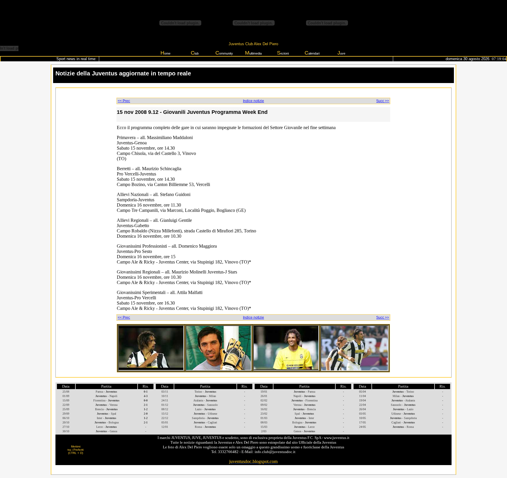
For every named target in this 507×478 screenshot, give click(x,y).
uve (341, 53)
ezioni (283, 53)
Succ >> (382, 101)
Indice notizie (253, 101)
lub (195, 53)
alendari (312, 53)
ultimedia (253, 53)
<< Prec (124, 101)
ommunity (224, 53)
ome (165, 53)
